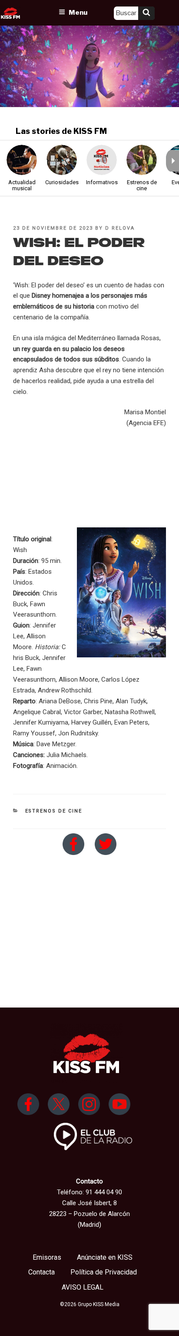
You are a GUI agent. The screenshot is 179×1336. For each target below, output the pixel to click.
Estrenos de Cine (54, 811)
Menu (78, 12)
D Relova (120, 228)
